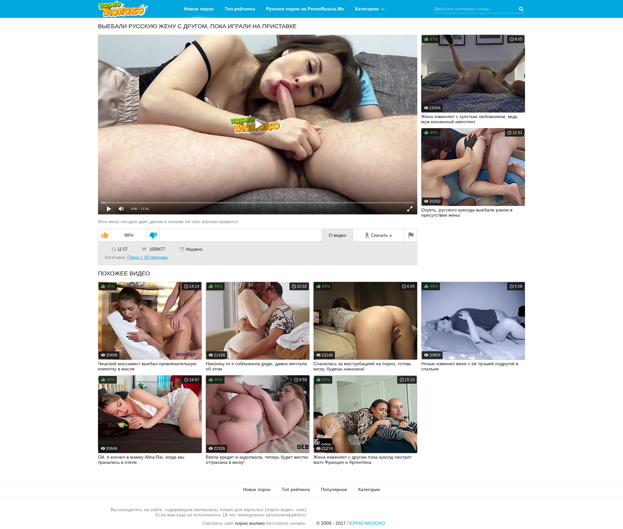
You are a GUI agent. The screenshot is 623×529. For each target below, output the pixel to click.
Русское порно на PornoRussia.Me (305, 8)
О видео (337, 235)
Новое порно (199, 8)
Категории (367, 8)
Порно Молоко (366, 523)
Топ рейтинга (240, 8)
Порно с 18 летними (147, 257)
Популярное (334, 489)
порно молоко (250, 523)
